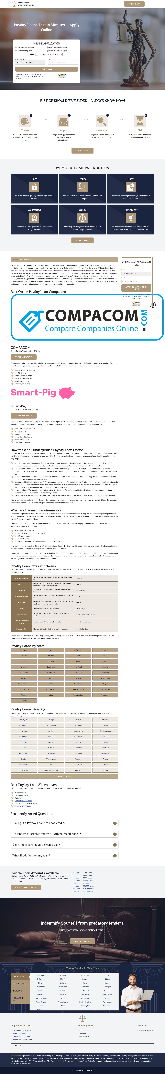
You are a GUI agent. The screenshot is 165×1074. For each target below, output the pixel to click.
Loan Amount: (20, 59)
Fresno (105, 759)
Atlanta (105, 765)
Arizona (51, 650)
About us (82, 1031)
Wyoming (23, 701)
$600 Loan (76, 891)
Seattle (51, 742)
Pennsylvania (24, 689)
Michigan (105, 667)
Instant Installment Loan (22, 1040)
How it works (84, 1037)
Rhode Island (51, 689)
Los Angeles (24, 720)
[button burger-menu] (147, 4)
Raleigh (78, 770)
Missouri (78, 673)
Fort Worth (78, 737)
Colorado (105, 650)
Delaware (23, 656)
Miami (105, 770)
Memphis (78, 748)
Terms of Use (23, 76)
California (78, 650)
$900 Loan (87, 878)
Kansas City (78, 765)
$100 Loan (75, 875)
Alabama (23, 650)
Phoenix (105, 720)
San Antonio (51, 725)
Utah (51, 695)
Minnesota (24, 673)
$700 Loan (87, 873)
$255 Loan (76, 881)
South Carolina (78, 689)
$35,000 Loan (88, 891)
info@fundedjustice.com (145, 1030)
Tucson (78, 759)
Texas (23, 695)
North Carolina (24, 684)
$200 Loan (76, 878)
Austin (50, 731)
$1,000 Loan (88, 881)
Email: (50, 59)
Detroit (51, 748)
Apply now (134, 4)
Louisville (24, 742)
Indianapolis (23, 737)
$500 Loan (76, 889)
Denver (78, 742)
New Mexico (105, 678)
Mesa (51, 765)
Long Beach (23, 770)
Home (15, 259)
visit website (23, 357)
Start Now (46, 69)
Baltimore (78, 753)
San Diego (78, 725)
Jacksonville (78, 731)
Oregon (105, 684)
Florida (51, 656)
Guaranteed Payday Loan (23, 1031)
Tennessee (105, 689)
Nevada (51, 678)
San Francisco (105, 731)
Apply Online (82, 941)
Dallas (105, 725)
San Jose (23, 731)
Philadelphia (23, 725)
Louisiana (51, 667)
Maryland (78, 667)
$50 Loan (75, 873)
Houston (78, 720)
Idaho (105, 656)
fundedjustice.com (79, 1070)
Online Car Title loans (23, 806)
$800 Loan (87, 875)
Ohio (51, 684)
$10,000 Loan (88, 886)
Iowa (78, 661)
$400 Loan (76, 886)
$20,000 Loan (88, 889)
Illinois (23, 661)
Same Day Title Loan (21, 1034)
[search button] (152, 4)
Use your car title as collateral (49, 54)
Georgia (78, 656)
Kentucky (23, 667)
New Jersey (78, 678)
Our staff (82, 1034)
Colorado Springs (51, 770)
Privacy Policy (127, 296)
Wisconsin (105, 695)
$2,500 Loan (88, 883)
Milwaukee (105, 753)
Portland (105, 748)
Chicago (51, 720)
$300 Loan (76, 883)
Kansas (105, 661)
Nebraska (23, 678)
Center (23, 759)
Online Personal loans (23, 801)
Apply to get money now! (136, 288)
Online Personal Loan (21, 1037)
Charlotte (105, 737)
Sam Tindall (15, 1056)
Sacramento (23, 765)
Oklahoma (78, 684)
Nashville (105, 742)
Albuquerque (51, 759)
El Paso (24, 748)
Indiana (51, 661)
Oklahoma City (24, 753)
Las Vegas (51, 753)
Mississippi (51, 673)
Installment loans (21, 795)
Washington (78, 695)
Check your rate (25, 887)
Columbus (51, 737)
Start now (82, 240)
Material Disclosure (20, 1046)
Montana (105, 673)
